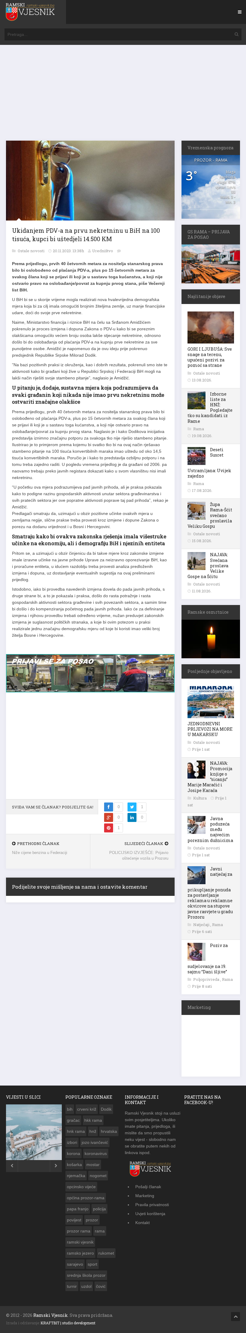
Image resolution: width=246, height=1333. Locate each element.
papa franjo (77, 1208)
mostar (93, 1164)
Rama (198, 428)
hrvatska (109, 1131)
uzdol (86, 1286)
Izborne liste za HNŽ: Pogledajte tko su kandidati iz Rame (210, 407)
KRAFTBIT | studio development (67, 1322)
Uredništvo (102, 250)
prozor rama (78, 1231)
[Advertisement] (123, 96)
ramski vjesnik (80, 1242)
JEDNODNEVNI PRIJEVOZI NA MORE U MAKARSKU (210, 729)
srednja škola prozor (86, 1275)
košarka (74, 1164)
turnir (72, 1286)
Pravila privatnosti (152, 1204)
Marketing (144, 1195)
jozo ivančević (95, 1142)
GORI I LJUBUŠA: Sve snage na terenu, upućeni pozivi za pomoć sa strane (210, 357)
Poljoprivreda (206, 979)
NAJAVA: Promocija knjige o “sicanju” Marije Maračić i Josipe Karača (210, 776)
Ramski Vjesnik (50, 1315)
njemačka (76, 1175)
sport (92, 1264)
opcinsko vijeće (81, 1186)
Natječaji (201, 924)
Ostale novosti (31, 250)
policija (99, 1208)
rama (100, 1231)
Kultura (200, 798)
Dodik (106, 1109)
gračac (73, 1120)
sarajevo (75, 1264)
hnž (92, 1131)
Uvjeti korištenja (150, 1213)
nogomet (98, 1175)
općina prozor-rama (85, 1197)
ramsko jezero (80, 1253)
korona (73, 1153)
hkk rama (93, 1120)
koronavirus (96, 1153)
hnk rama (76, 1131)
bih (70, 1109)
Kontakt (142, 1222)
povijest (74, 1220)
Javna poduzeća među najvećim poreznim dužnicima (210, 829)
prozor (92, 1220)
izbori (72, 1142)
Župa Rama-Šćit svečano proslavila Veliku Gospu (210, 515)
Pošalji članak (148, 1186)
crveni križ (86, 1109)
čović (101, 1286)
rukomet (106, 1253)
